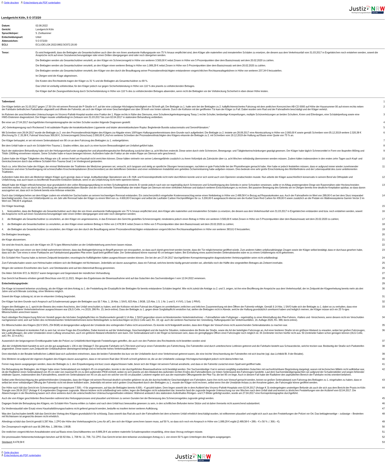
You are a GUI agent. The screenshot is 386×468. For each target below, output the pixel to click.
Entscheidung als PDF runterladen (42, 2)
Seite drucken (11, 2)
